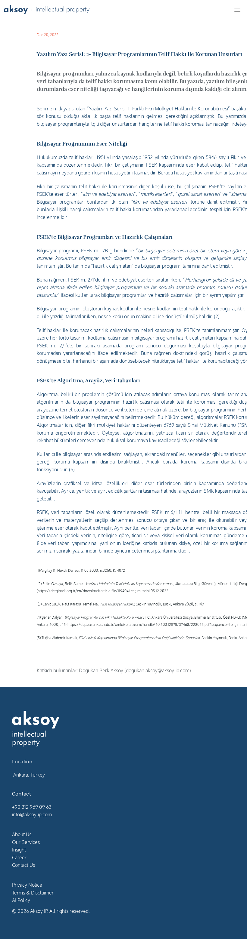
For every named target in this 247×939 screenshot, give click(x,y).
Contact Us (23, 865)
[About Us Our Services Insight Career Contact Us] (123, 9)
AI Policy (21, 900)
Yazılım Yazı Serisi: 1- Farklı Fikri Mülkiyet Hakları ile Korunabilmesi (158, 109)
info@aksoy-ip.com (32, 814)
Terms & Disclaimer (33, 893)
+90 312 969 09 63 (32, 807)
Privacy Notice (27, 885)
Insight (19, 850)
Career (19, 857)
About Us (21, 834)
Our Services (26, 842)
